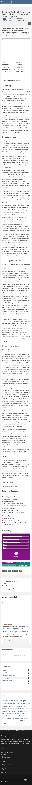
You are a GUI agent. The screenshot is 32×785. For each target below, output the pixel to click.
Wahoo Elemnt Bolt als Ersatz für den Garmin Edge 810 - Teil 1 (8, 587)
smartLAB (8, 721)
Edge (9, 571)
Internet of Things (6, 711)
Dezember (13, 706)
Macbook (4, 713)
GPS (21, 571)
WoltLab (3, 781)
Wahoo (26, 721)
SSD (12, 721)
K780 (12, 711)
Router (13, 718)
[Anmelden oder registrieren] (25, 2)
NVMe (21, 716)
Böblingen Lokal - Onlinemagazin (10, 765)
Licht (21, 711)
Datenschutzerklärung (7, 752)
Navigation (5, 716)
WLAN (4, 723)
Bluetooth (26, 703)
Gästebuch (4, 754)
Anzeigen (17, 80)
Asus (28, 700)
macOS (15, 713)
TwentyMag (11, 780)
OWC (24, 716)
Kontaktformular (5, 757)
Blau (22, 703)
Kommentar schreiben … (20, 655)
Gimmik (22, 708)
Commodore (6, 706)
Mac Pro (19, 713)
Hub (28, 708)
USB (21, 721)
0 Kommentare (20, 20)
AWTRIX (9, 703)
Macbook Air (10, 713)
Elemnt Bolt (5, 708)
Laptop (15, 711)
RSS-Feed (3, 772)
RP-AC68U (17, 718)
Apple (23, 700)
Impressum (4, 756)
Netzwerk (11, 716)
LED (18, 711)
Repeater (9, 718)
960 (6, 700)
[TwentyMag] (6, 2)
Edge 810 (15, 571)
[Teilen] (29, 23)
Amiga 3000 (16, 700)
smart (4, 721)
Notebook (16, 716)
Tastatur (17, 721)
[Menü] (29, 2)
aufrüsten (4, 703)
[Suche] (21, 2)
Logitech (25, 711)
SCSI (27, 718)
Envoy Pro (12, 708)
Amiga (9, 700)
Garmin (4, 571)
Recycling (4, 718)
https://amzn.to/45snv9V (9, 486)
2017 (3, 700)
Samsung (22, 718)
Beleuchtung (16, 703)
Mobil (23, 713)
